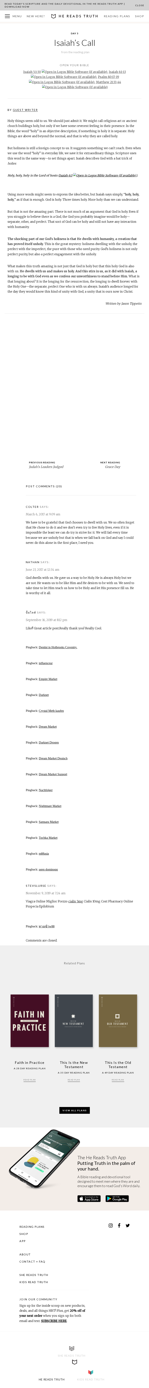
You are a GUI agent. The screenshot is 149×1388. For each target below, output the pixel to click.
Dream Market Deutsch (53, 758)
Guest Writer (25, 109)
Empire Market (48, 679)
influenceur (46, 663)
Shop (139, 16)
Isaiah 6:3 (65, 175)
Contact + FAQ (32, 1261)
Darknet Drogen (49, 742)
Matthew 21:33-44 (108, 82)
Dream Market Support (53, 774)
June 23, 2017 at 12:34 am (42, 569)
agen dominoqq (48, 869)
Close (139, 5)
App (22, 1241)
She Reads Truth (33, 1275)
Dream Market (48, 726)
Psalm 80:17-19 (108, 77)
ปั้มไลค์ (31, 612)
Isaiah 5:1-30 (32, 72)
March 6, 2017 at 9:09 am (43, 514)
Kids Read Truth (33, 1282)
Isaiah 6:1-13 (117, 72)
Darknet (44, 695)
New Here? (36, 16)
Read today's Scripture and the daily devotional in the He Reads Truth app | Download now (65, 5)
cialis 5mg (75, 901)
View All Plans (74, 1110)
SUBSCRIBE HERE (54, 1321)
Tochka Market (48, 837)
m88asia (44, 853)
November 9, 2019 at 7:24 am (46, 893)
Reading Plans (117, 16)
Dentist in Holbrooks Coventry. (58, 647)
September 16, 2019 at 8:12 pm (46, 620)
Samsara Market (49, 821)
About (25, 1254)
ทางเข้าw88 (47, 926)
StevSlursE (36, 885)
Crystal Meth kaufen (51, 710)
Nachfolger (46, 790)
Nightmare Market (50, 806)
